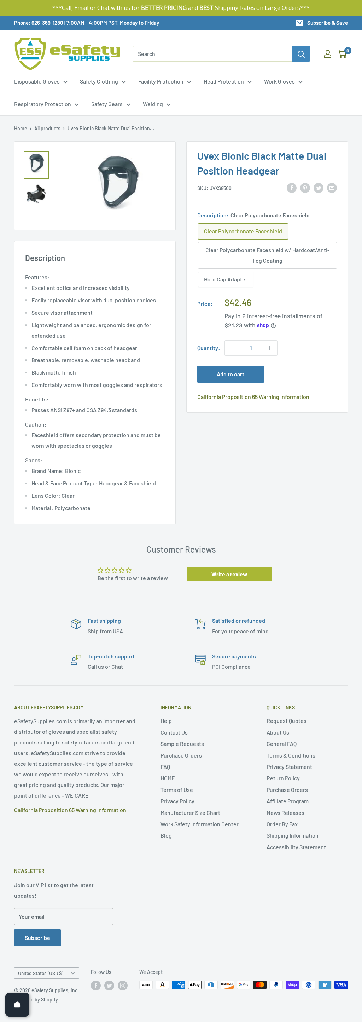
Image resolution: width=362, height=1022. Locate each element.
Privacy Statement (289, 766)
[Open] (17, 1005)
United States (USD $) (40, 973)
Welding (153, 104)
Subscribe (37, 937)
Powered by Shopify (36, 1000)
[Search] (301, 54)
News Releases (285, 812)
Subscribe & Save (327, 22)
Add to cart (230, 374)
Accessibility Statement (296, 847)
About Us (278, 732)
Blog (166, 835)
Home (20, 128)
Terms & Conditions (291, 755)
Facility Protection (160, 81)
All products (47, 128)
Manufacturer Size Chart (190, 812)
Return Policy (283, 778)
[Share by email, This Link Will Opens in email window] (332, 187)
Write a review (229, 574)
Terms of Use (176, 789)
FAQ (165, 766)
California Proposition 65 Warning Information (253, 396)
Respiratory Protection (42, 104)
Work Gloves (279, 81)
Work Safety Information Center (199, 824)
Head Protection (224, 81)
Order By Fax (282, 824)
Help (166, 720)
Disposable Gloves (37, 81)
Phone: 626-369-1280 (38, 22)
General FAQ (282, 743)
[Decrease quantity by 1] (232, 348)
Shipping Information (293, 835)
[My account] (327, 54)
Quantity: (208, 347)
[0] (342, 54)
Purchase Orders (181, 755)
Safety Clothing (99, 81)
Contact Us (174, 732)
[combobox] (212, 54)
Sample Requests (182, 743)
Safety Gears (107, 104)
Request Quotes (286, 720)
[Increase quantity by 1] (269, 348)
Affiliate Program (288, 801)
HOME (167, 778)
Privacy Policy (177, 801)
